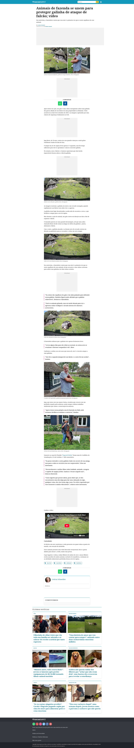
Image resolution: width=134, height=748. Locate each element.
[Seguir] (40, 724)
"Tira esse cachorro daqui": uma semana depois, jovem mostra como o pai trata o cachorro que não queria (84, 706)
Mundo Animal (49, 26)
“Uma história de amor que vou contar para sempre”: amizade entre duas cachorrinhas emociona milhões (84, 638)
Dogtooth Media (67, 455)
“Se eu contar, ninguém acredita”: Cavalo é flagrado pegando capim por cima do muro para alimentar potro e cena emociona (49, 707)
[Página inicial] (49, 2)
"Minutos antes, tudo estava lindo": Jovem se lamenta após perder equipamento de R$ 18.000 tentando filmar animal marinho (48, 672)
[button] (101, 2)
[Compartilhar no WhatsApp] (60, 103)
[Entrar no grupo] (33, 724)
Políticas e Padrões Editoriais (40, 737)
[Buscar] (97, 2)
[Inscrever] (50, 724)
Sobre (34, 730)
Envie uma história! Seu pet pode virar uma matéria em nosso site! (50, 727)
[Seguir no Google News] (37, 724)
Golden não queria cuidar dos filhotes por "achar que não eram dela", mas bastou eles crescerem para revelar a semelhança (83, 672)
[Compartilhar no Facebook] (65, 103)
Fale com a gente (36, 740)
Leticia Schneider (41, 25)
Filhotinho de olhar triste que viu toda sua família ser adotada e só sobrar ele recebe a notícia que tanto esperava (49, 638)
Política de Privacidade (38, 733)
